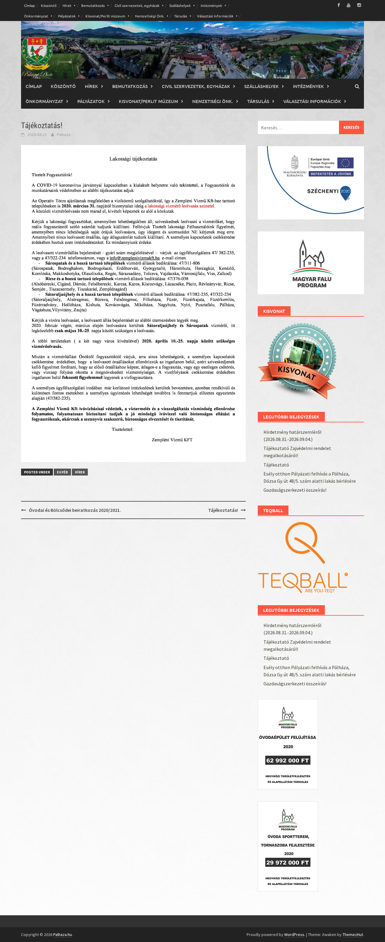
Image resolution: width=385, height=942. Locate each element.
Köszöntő (49, 5)
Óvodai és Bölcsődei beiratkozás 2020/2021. (75, 510)
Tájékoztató (276, 465)
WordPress (294, 934)
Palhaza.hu (62, 934)
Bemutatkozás (93, 5)
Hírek (67, 5)
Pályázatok (66, 16)
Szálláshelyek (180, 5)
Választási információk (215, 16)
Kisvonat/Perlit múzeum (105, 16)
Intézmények (211, 5)
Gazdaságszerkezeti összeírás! (294, 490)
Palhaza (63, 134)
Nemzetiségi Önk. (149, 16)
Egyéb (62, 472)
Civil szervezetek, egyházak (137, 5)
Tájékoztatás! (223, 510)
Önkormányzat (36, 16)
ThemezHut (353, 934)
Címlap (29, 5)
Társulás (180, 16)
